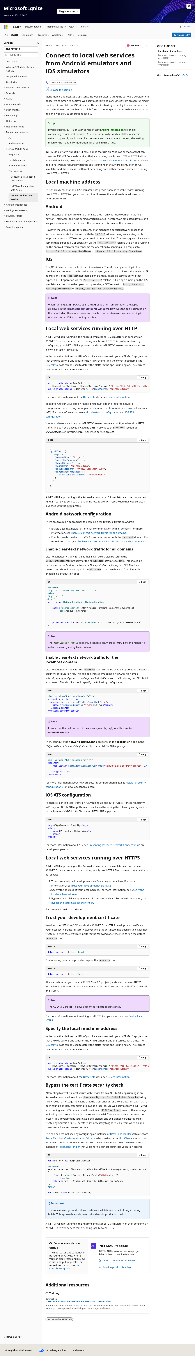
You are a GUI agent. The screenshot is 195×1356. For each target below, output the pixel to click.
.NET (58, 45)
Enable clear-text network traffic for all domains (98, 533)
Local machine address (170, 51)
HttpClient (125, 1138)
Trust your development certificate (91, 885)
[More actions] (146, 45)
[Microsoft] (6, 27)
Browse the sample (60, 90)
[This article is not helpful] (187, 75)
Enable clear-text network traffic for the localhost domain (111, 541)
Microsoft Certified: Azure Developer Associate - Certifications (78, 1301)
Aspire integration (112, 129)
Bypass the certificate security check (72, 902)
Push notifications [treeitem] (18, 165)
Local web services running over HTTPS (172, 63)
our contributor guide (64, 1267)
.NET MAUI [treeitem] (11, 61)
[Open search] (180, 26)
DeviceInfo (52, 365)
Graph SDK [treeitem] (14, 154)
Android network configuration (101, 412)
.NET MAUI (69, 45)
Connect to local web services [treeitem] (22, 197)
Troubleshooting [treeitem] (14, 227)
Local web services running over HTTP (172, 56)
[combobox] (21, 48)
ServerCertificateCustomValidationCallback (70, 1138)
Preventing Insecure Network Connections (113, 845)
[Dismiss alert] (188, 6)
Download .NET (182, 34)
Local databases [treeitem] (17, 160)
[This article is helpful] (183, 75)
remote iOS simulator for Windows (88, 309)
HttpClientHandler (120, 1134)
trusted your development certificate (115, 160)
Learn (49, 45)
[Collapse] (38, 42)
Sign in (187, 26)
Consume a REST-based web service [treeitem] (23, 178)
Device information (119, 397)
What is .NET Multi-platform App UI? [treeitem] (20, 69)
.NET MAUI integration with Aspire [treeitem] (22, 188)
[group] (97, 386)
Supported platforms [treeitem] (16, 76)
